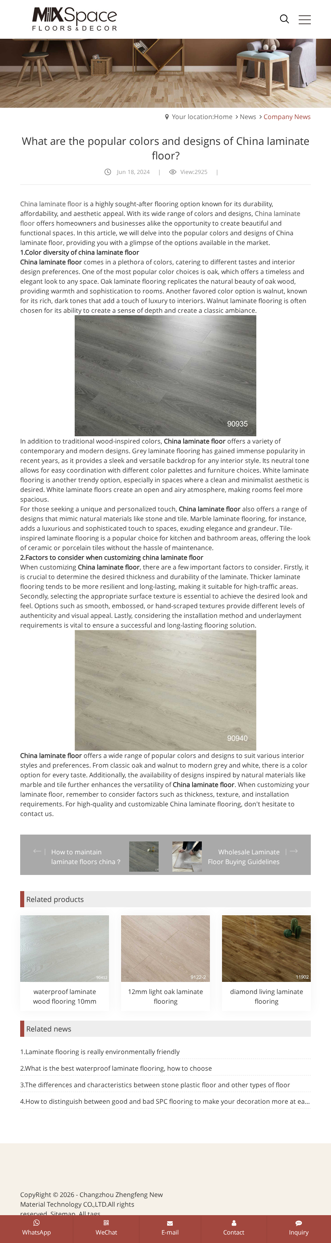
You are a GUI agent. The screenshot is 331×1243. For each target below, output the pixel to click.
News (248, 116)
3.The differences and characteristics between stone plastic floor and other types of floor (155, 1084)
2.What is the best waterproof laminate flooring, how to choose (116, 1068)
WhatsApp (36, 1232)
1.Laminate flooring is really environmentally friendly (100, 1051)
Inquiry (299, 1232)
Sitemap (62, 1214)
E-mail (170, 1232)
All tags (90, 1214)
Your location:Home (202, 116)
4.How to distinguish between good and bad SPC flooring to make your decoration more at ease (165, 1101)
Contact (233, 1232)
